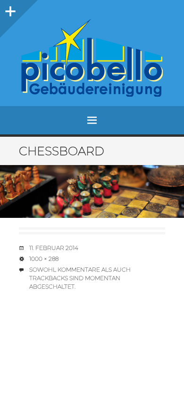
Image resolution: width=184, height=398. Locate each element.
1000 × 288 (44, 258)
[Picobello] (92, 58)
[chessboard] (92, 191)
